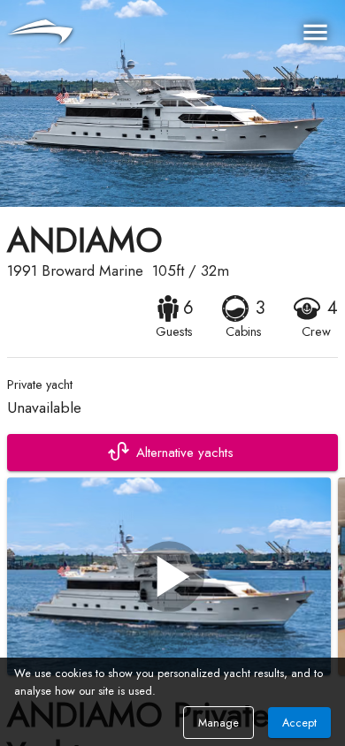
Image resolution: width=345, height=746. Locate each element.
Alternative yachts (185, 452)
